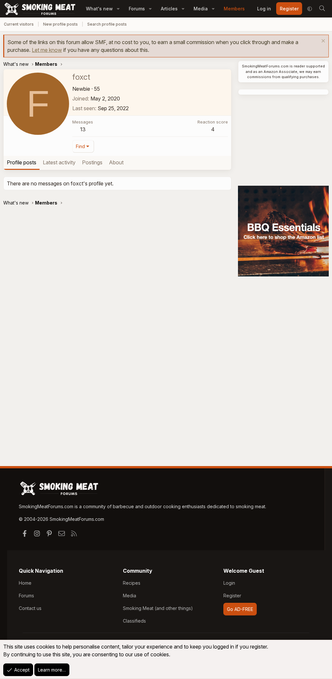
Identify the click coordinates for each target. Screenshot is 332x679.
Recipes (131, 583)
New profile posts (60, 24)
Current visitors (19, 24)
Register (232, 595)
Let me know (47, 50)
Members (234, 8)
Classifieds (134, 621)
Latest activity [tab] (59, 162)
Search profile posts (107, 24)
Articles (169, 8)
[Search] (322, 8)
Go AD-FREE (240, 609)
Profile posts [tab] (21, 162)
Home (25, 583)
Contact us (30, 608)
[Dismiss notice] (322, 41)
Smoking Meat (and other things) (158, 608)
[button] (118, 8)
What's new (99, 8)
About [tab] (116, 162)
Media (201, 8)
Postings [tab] (92, 162)
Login (229, 583)
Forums (137, 8)
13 (83, 129)
